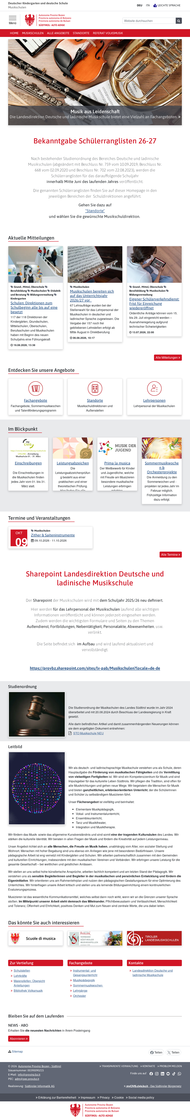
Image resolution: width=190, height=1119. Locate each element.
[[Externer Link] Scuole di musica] (35, 938)
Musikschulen (33, 33)
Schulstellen (22, 970)
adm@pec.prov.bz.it (27, 1078)
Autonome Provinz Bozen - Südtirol (39, 1066)
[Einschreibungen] (28, 447)
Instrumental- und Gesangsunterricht (85, 972)
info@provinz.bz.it (29, 1074)
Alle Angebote (58, 33)
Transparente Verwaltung (119, 1066)
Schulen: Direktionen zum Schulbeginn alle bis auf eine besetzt (34, 307)
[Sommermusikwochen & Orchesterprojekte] (162, 447)
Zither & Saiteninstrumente (53, 535)
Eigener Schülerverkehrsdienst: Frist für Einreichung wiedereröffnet (154, 303)
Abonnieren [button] (18, 1038)
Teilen (158, 1052)
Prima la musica (117, 463)
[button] (95, 114)
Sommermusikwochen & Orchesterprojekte (162, 467)
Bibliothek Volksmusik (28, 990)
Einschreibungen (28, 463)
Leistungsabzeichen (73, 463)
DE (139, 5)
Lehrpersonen (154, 400)
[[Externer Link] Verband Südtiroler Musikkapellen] (95, 938)
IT (148, 5)
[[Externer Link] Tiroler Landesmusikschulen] (154, 938)
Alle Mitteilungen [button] (167, 357)
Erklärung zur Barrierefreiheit (56, 1097)
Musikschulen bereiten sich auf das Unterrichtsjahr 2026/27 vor (92, 295)
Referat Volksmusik (108, 33)
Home (14, 33)
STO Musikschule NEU (88, 733)
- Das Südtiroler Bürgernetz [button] (153, 1086)
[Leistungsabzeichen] (73, 447)
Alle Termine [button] (169, 554)
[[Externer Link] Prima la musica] (117, 447)
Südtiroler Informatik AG (40, 1086)
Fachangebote (35, 400)
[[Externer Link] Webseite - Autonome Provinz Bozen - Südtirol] (48, 20)
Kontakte (148, 1066)
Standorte (81, 33)
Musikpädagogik (84, 980)
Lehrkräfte (20, 976)
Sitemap (17, 1051)
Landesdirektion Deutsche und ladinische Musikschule (152, 972)
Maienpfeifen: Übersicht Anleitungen (29, 983)
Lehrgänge (80, 990)
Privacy (104, 1097)
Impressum (87, 1097)
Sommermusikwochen (88, 985)
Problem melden (170, 1066)
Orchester (79, 996)
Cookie (119, 1097)
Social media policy (141, 1097)
